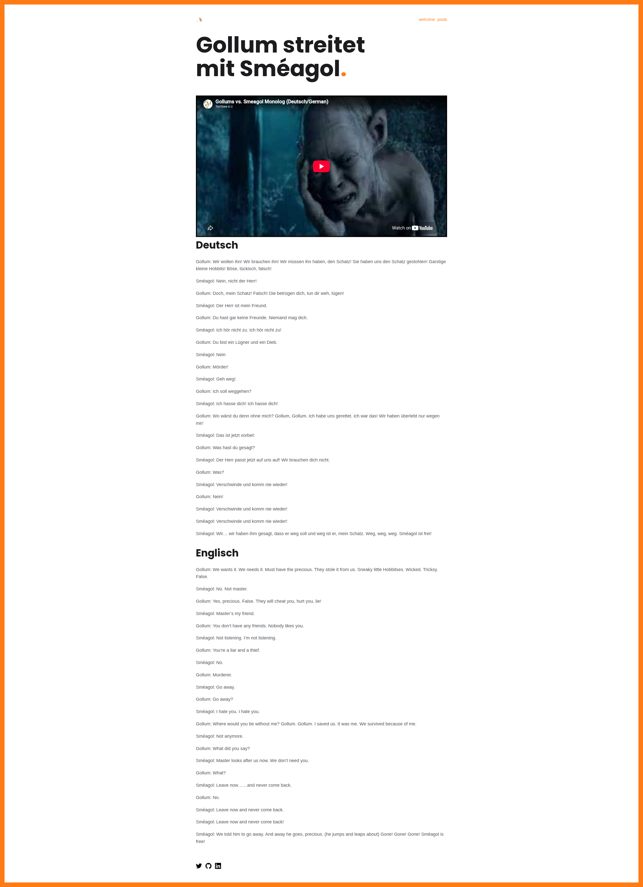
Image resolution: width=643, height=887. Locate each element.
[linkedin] (218, 867)
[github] (208, 867)
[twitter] (199, 867)
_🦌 (199, 19)
